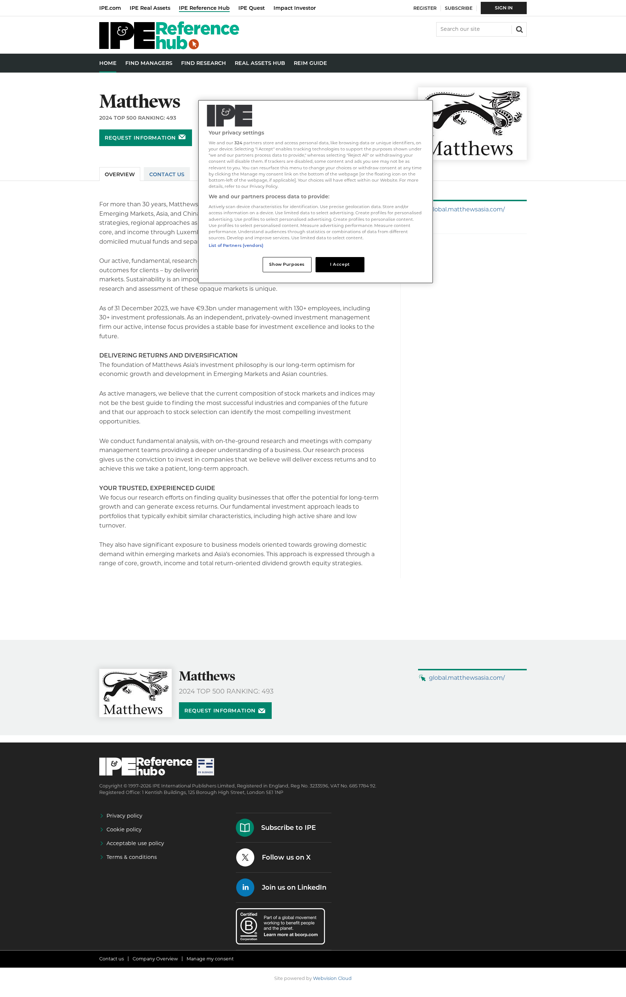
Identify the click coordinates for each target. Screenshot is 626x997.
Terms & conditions (132, 857)
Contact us (111, 958)
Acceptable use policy (135, 843)
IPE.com (110, 8)
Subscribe (458, 8)
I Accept (340, 264)
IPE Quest (251, 8)
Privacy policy (124, 815)
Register (425, 8)
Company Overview (155, 958)
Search (518, 28)
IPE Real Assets (150, 8)
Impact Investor (295, 8)
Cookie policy (124, 829)
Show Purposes (286, 264)
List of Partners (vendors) (236, 245)
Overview (120, 174)
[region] (315, 192)
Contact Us (166, 174)
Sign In (504, 8)
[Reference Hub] (169, 47)
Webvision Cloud (332, 978)
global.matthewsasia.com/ (467, 209)
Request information (140, 138)
